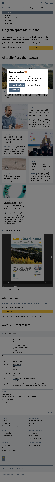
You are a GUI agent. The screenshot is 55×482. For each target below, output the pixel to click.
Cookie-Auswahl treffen (33, 85)
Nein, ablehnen (14, 90)
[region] (27, 81)
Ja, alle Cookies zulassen (17, 85)
